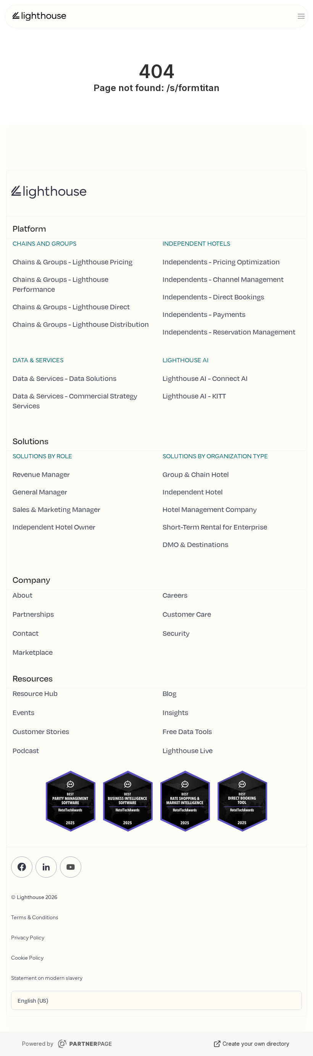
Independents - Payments (204, 314)
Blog (169, 693)
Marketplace (33, 652)
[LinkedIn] (46, 867)
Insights (175, 712)
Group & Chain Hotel (196, 474)
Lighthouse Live (188, 750)
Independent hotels (196, 243)
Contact (26, 633)
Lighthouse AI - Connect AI (205, 378)
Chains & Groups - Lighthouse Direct (71, 306)
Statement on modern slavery (46, 977)
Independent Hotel (193, 492)
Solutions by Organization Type (215, 455)
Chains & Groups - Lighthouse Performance (60, 284)
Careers (175, 595)
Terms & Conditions (34, 917)
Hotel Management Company (210, 509)
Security (176, 633)
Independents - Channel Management (223, 279)
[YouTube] (70, 867)
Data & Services (38, 359)
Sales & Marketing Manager (56, 509)
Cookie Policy (27, 957)
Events (23, 712)
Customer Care (187, 614)
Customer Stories (41, 731)
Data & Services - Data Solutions (64, 378)
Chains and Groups (44, 243)
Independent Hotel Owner (54, 527)
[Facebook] (21, 867)
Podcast (26, 750)
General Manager (40, 492)
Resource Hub (35, 693)
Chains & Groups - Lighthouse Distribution (81, 324)
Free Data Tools (187, 731)
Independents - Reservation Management (229, 332)
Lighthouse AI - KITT (194, 396)
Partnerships (33, 614)
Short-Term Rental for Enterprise (215, 527)
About (22, 595)
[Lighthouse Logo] (39, 16)
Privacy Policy (27, 937)
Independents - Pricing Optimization (221, 262)
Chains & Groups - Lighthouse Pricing (72, 262)
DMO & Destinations (195, 544)
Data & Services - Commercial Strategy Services (75, 401)
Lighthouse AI (185, 359)
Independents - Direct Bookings (213, 297)
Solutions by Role (42, 455)
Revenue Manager (41, 474)
